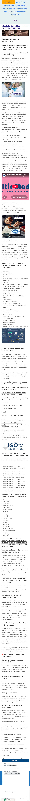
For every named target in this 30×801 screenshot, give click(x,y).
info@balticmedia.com (7, 619)
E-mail (4, 412)
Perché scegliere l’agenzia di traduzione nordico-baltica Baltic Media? (14, 383)
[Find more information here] (15, 779)
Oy (6, 424)
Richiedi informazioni (9, 408)
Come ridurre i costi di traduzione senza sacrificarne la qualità (15, 388)
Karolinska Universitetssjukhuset (10, 423)
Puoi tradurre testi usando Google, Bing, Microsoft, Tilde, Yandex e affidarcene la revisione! (15, 400)
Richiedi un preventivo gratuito (12, 405)
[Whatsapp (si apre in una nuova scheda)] (15, 20)
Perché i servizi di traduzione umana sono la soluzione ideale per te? (14, 393)
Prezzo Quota (8, 2)
